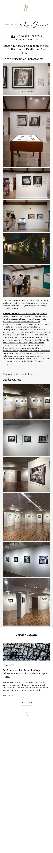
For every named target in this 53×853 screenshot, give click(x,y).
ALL (13, 36)
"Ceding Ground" (32, 303)
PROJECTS (23, 36)
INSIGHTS (20, 39)
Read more (8, 695)
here (30, 374)
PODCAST (37, 36)
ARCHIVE (33, 39)
